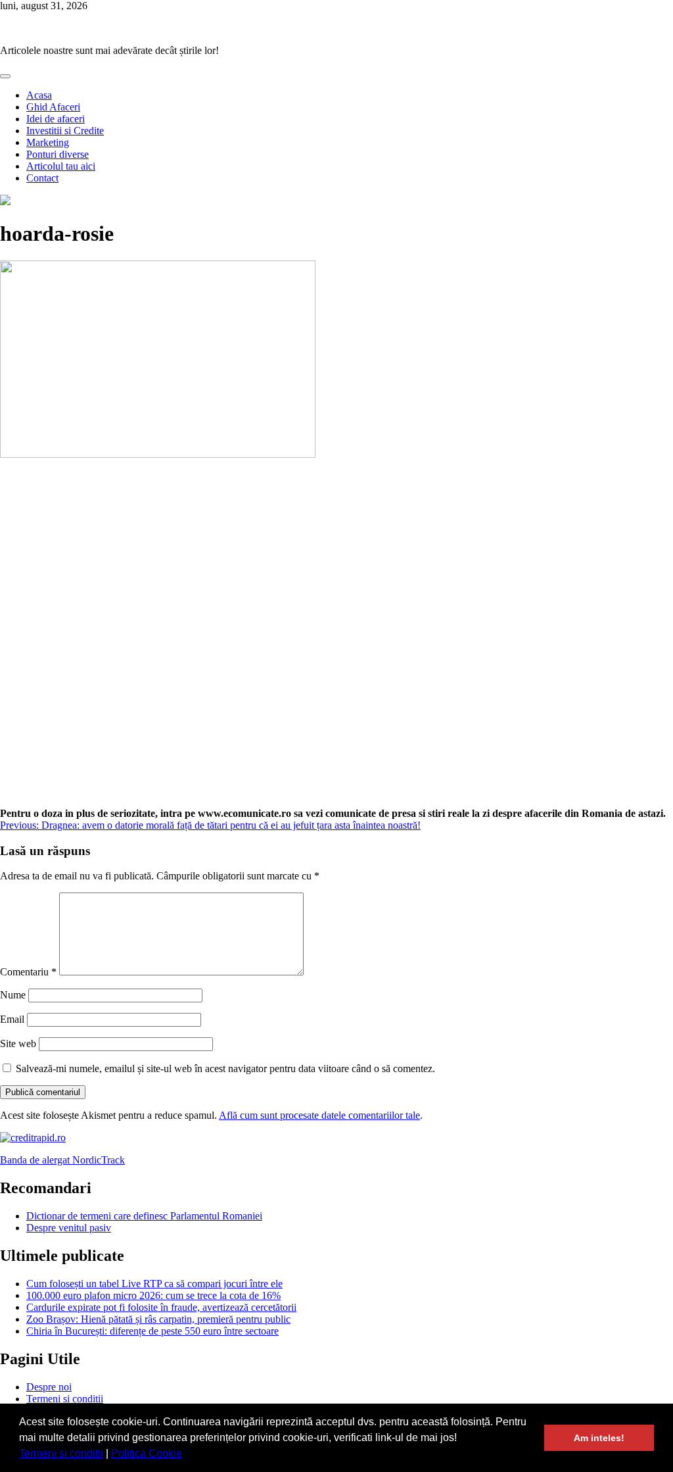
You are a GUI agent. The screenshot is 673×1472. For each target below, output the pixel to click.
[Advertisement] (336, 639)
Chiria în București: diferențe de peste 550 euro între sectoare (152, 1331)
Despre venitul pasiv (68, 1227)
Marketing (47, 142)
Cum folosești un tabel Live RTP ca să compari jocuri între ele (154, 1283)
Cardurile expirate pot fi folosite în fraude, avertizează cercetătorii (161, 1307)
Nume (13, 994)
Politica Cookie (146, 1453)
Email (12, 1019)
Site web (18, 1043)
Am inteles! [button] (599, 1438)
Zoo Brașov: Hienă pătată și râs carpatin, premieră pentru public (158, 1319)
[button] (187, 1455)
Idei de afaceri (55, 118)
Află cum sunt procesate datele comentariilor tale (319, 1115)
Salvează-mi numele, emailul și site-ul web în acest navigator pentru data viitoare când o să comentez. (225, 1068)
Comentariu (28, 971)
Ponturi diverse (57, 154)
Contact (42, 178)
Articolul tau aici (60, 166)
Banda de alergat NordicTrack (62, 1159)
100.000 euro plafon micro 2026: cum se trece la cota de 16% (153, 1295)
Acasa (39, 95)
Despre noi (49, 1386)
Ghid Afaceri (53, 106)
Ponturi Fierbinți (34, 28)
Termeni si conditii (61, 1453)
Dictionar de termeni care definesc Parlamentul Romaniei (144, 1215)
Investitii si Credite (65, 130)
